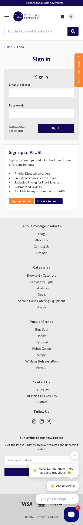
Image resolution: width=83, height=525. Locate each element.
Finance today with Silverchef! (41, 2)
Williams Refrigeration (41, 361)
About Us (41, 240)
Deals (41, 294)
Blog (41, 234)
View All (41, 368)
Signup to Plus (21, 201)
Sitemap (41, 253)
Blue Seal (41, 329)
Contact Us (41, 246)
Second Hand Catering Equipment (41, 301)
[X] (49, 421)
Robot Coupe (41, 348)
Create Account (48, 201)
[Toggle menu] (6, 16)
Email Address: (19, 84)
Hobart (41, 336)
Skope (41, 355)
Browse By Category (41, 275)
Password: (16, 105)
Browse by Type (41, 282)
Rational (42, 342)
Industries (41, 288)
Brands (42, 307)
